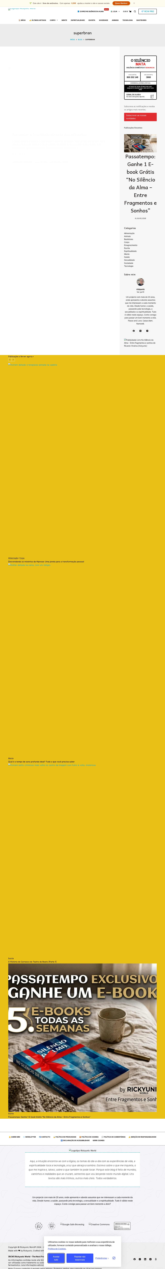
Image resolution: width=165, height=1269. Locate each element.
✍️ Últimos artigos (37, 20)
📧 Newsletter (29, 1137)
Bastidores (141, 20)
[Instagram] (147, 330)
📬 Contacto (44, 1137)
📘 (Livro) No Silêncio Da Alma (92, 10)
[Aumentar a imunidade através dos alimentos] (62, 97)
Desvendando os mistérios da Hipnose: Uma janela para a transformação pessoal (46, 561)
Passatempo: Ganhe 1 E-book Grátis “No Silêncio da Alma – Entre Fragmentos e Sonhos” (140, 183)
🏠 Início (22, 20)
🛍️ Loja (114, 11)
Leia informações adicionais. (34, 1265)
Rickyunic (27, 1250)
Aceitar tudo (56, 1258)
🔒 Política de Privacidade (64, 1137)
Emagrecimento (130, 245)
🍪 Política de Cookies (88, 1137)
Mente (64, 20)
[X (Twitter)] (140, 330)
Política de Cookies (57, 1248)
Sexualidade (129, 260)
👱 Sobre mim (14, 1137)
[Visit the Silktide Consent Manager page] (114, 1258)
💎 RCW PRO (147, 11)
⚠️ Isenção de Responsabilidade (142, 1137)
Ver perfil (140, 292)
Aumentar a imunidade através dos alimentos (49, 134)
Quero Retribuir (121, 3)
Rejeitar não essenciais (79, 1258)
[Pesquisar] (135, 11)
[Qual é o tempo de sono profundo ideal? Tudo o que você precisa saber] (82, 660)
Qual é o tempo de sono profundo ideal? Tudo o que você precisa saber (41, 761)
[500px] (156, 1259)
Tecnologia (127, 20)
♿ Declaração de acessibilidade (75, 1140)
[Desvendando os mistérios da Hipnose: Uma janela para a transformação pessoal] (82, 460)
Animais (115, 20)
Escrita (92, 20)
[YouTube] (150, 1259)
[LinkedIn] (145, 1259)
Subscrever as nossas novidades (136, 117)
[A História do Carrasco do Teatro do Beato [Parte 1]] (82, 860)
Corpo (52, 20)
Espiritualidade (78, 20)
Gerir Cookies (98, 1140)
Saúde (127, 257)
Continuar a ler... (19, 153)
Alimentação (55, 162)
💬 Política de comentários (113, 1137)
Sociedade (103, 20)
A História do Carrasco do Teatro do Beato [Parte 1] (32, 962)
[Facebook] (133, 330)
